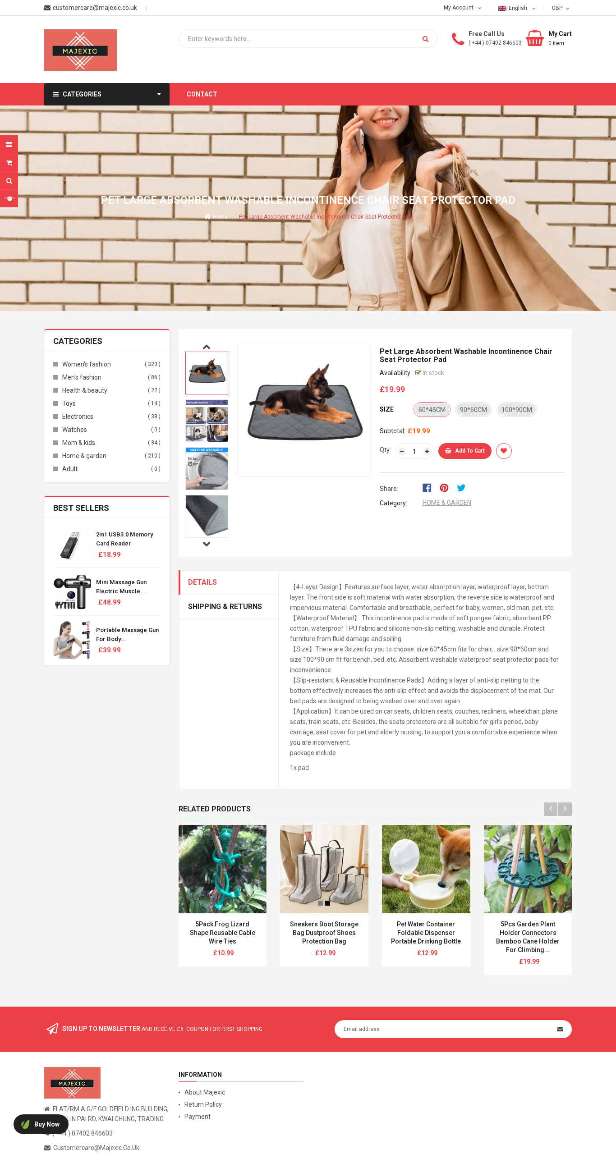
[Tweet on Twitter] (463, 486)
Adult (70, 468)
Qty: (385, 449)
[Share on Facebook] (430, 486)
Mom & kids (78, 442)
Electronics (77, 416)
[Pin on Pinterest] (447, 486)
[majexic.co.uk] (72, 1082)
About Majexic (204, 1092)
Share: (389, 488)
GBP (558, 7)
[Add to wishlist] (504, 451)
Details (202, 582)
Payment (197, 1116)
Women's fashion (86, 364)
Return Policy (203, 1104)
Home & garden (84, 455)
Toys (69, 403)
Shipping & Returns (225, 606)
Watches (74, 429)
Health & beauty (84, 390)
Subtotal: (392, 431)
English (519, 8)
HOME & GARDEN (447, 502)
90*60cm (473, 409)
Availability (395, 372)
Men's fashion (81, 377)
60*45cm (432, 409)
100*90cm (516, 409)
